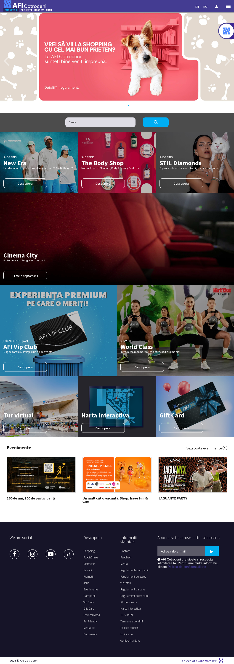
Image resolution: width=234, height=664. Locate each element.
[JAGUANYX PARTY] (192, 475)
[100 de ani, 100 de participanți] (41, 475)
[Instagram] (32, 554)
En (197, 7)
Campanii (89, 596)
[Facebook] (14, 554)
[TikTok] (69, 554)
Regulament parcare (132, 589)
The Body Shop (102, 163)
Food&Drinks (90, 557)
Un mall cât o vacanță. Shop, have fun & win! (115, 500)
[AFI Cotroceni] (24, 3)
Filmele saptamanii (25, 276)
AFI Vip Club (20, 347)
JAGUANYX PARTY (172, 498)
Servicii (87, 570)
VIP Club (88, 602)
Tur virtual (18, 415)
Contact (125, 551)
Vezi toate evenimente (204, 448)
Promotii (88, 577)
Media (124, 564)
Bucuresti (11, 10)
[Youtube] (51, 554)
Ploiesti (26, 10)
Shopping (89, 551)
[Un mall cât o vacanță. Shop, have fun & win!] (116, 475)
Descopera (25, 183)
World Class (136, 347)
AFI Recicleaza (128, 602)
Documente (90, 634)
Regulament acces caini (134, 596)
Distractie (89, 564)
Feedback (126, 557)
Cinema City (20, 255)
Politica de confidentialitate (130, 637)
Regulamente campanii (134, 570)
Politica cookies (129, 628)
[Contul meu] (216, 7)
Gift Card (172, 415)
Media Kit (89, 628)
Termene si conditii (131, 621)
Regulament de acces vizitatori (133, 580)
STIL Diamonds (181, 163)
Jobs (86, 583)
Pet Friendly (90, 621)
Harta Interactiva (105, 415)
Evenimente (19, 447)
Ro (205, 7)
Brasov (39, 10)
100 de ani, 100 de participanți (31, 498)
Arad (49, 10)
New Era (15, 163)
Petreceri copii (91, 615)
